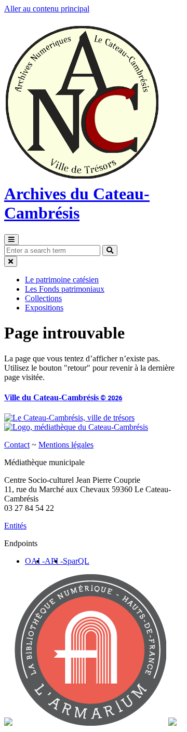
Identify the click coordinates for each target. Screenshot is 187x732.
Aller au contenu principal (46, 8)
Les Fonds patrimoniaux (64, 288)
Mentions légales (66, 444)
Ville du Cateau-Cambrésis (63, 397)
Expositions (44, 307)
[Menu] (11, 239)
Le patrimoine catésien (62, 279)
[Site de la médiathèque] (76, 427)
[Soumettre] (109, 250)
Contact (17, 444)
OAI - (35, 561)
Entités (15, 525)
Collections (43, 298)
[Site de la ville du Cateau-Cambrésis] (69, 417)
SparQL (76, 561)
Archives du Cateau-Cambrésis (77, 203)
